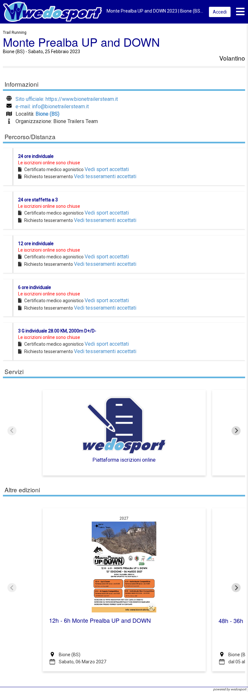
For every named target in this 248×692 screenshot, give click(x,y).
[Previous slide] (11, 430)
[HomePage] (52, 11)
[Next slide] (236, 430)
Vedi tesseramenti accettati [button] (105, 176)
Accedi (220, 11)
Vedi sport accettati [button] (107, 169)
